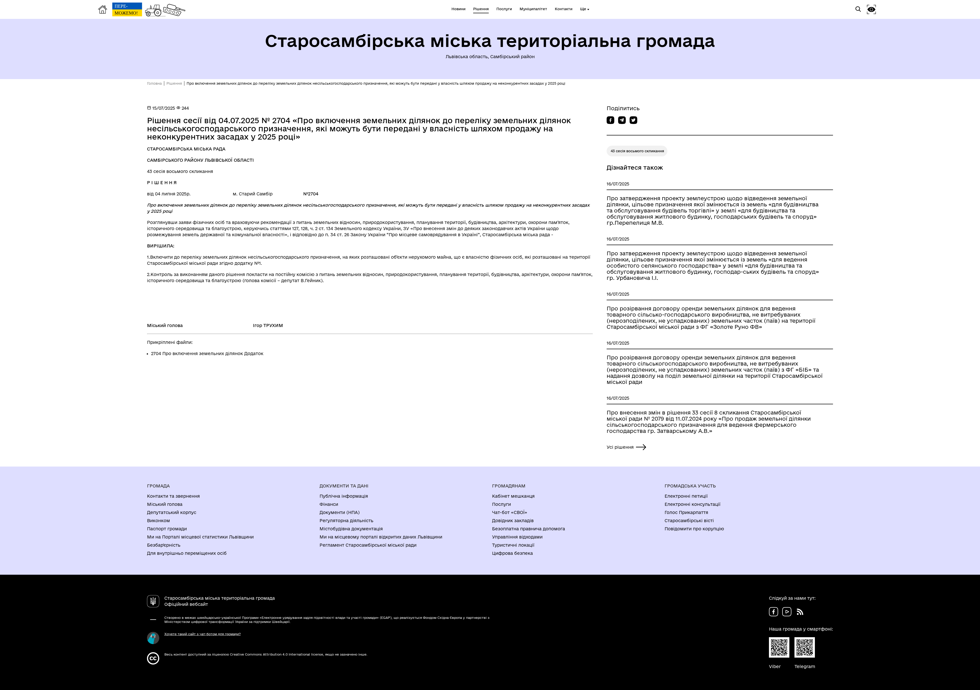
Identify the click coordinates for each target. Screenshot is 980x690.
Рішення (174, 83)
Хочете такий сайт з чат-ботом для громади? (202, 634)
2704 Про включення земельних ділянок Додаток (207, 353)
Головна (154, 83)
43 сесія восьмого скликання (637, 151)
